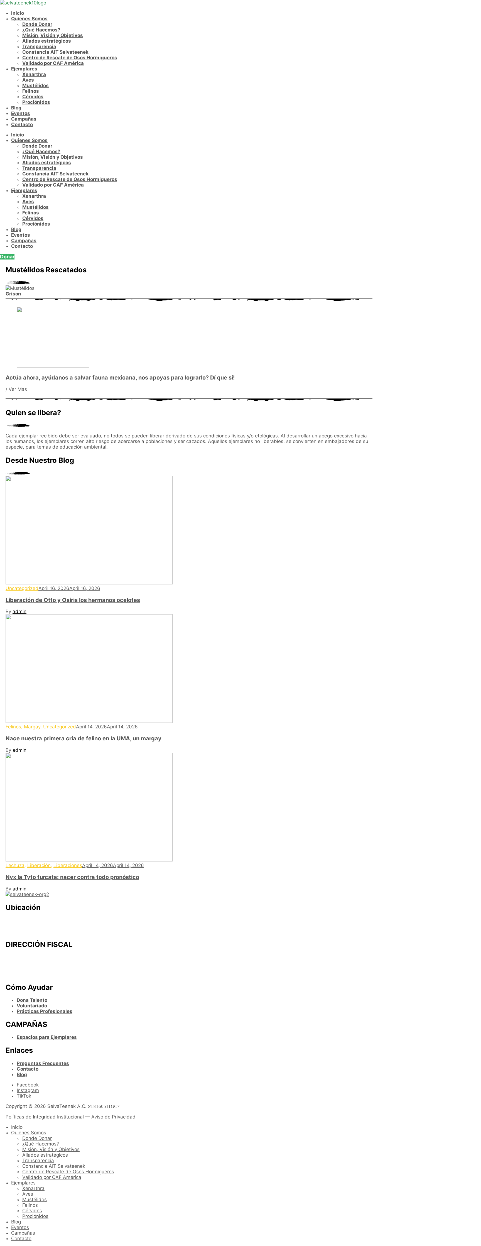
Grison (13, 294)
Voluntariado (32, 1005)
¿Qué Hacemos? (41, 30)
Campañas (23, 119)
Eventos (20, 113)
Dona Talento (32, 1000)
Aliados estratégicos (46, 41)
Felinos (30, 91)
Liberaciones (67, 865)
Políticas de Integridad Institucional (45, 1117)
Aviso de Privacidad (113, 1117)
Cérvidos (32, 96)
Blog (16, 108)
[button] (7, 257)
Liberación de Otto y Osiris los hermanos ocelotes (73, 600)
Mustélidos (35, 85)
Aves (28, 80)
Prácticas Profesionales (44, 1011)
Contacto (22, 124)
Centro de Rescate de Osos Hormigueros (69, 57)
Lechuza (15, 865)
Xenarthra (34, 74)
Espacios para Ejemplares (47, 1037)
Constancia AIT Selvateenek (55, 52)
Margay (32, 727)
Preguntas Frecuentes (43, 1063)
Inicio (17, 13)
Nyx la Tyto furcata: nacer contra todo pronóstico (72, 877)
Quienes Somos (29, 18)
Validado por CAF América (53, 63)
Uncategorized (22, 588)
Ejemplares (24, 69)
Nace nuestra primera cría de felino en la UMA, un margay (83, 738)
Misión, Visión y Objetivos (52, 35)
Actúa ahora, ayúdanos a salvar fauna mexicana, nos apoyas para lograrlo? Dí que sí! (120, 377)
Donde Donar (37, 24)
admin (19, 611)
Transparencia (39, 46)
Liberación (39, 865)
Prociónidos (36, 102)
